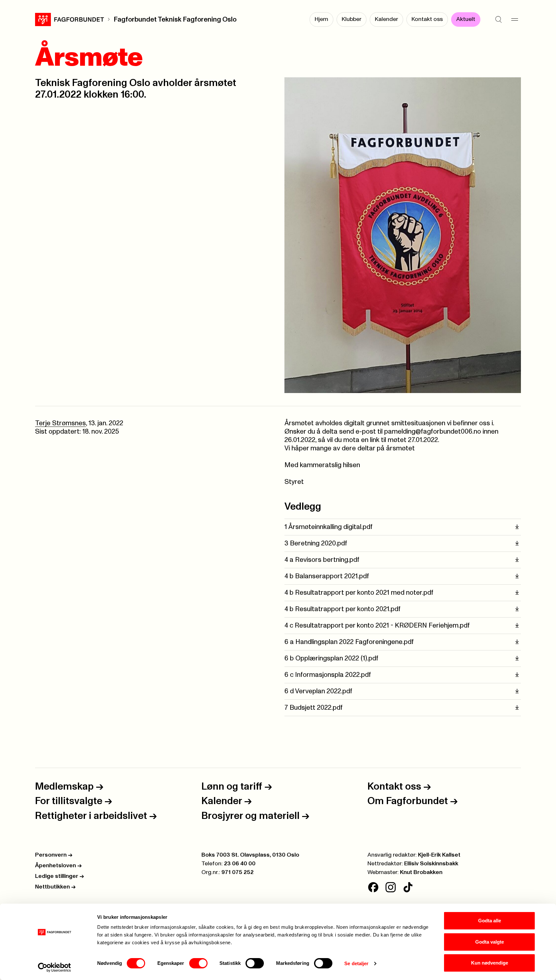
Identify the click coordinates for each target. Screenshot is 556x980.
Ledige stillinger (59, 876)
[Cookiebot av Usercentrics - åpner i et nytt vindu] (54, 967)
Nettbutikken (55, 887)
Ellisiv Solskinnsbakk (431, 864)
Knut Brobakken (421, 872)
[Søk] (498, 19)
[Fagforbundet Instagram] (390, 887)
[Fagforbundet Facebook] (373, 887)
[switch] (198, 963)
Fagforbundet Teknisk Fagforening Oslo (175, 19)
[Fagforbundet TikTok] (408, 887)
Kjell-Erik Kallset (439, 855)
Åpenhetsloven (58, 866)
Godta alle (489, 920)
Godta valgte (489, 942)
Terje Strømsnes (60, 423)
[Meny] (514, 19)
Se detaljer (356, 963)
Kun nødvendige (489, 963)
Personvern (53, 855)
